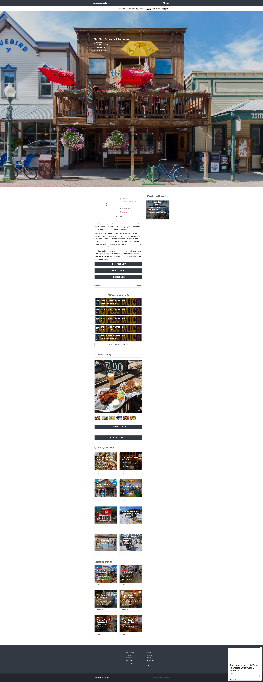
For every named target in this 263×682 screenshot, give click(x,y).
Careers (149, 658)
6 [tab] (159, 220)
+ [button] (96, 198)
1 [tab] (118, 414)
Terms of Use (150, 660)
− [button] (96, 200)
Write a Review (154, 50)
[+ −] (106, 207)
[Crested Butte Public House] (140, 9)
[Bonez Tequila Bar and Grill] (132, 9)
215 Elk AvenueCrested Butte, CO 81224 (102, 43)
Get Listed (149, 663)
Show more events (118, 345)
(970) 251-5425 (126, 205)
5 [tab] (157, 220)
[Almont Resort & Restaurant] (149, 9)
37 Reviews (105, 50)
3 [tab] (152, 220)
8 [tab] (163, 220)
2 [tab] (150, 220)
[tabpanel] (123, 9)
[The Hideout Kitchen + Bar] (165, 9)
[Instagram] (153, 678)
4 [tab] (154, 220)
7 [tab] (161, 220)
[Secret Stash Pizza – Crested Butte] (123, 9)
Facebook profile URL (124, 216)
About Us (149, 655)
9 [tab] (165, 220)
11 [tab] (169, 220)
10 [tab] (167, 220)
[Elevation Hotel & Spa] (157, 9)
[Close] (261, 648)
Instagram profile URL (121, 216)
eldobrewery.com (126, 208)
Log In (148, 665)
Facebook (129, 655)
